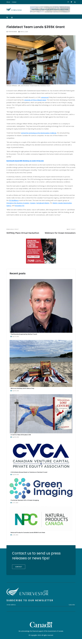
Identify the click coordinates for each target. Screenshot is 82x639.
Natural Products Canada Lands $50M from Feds (28, 532)
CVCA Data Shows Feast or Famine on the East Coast (29, 472)
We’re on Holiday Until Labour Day (22, 388)
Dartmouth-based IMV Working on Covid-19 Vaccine (25, 161)
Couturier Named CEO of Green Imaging (25, 500)
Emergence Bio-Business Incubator (17, 203)
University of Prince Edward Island (35, 100)
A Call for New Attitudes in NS (21, 435)
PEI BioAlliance (14, 200)
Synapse (33, 203)
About (8, 2)
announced (45, 97)
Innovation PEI (19, 206)
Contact (14, 2)
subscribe (72, 605)
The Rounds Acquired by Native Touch (24, 334)
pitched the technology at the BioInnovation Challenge (38, 133)
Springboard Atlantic (42, 203)
